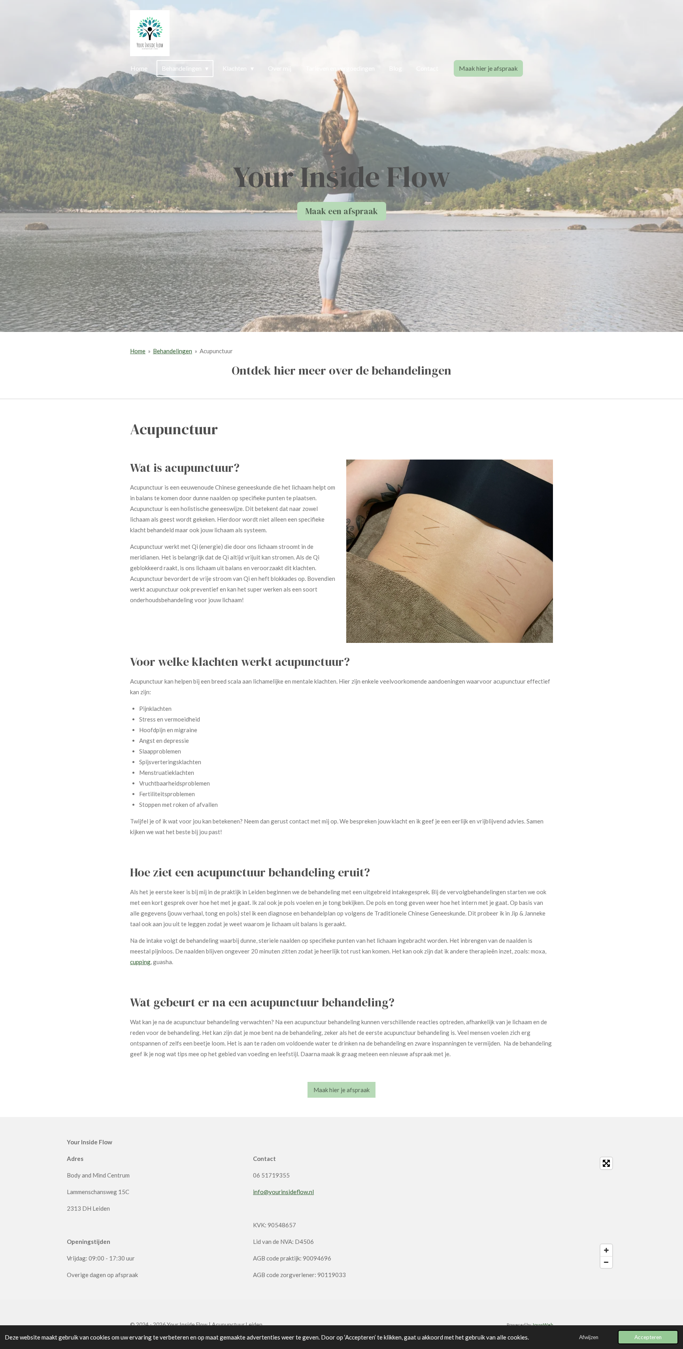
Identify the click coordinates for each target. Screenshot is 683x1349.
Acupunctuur (216, 350)
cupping (140, 961)
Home (137, 350)
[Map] (528, 1212)
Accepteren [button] (648, 1337)
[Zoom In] (606, 1250)
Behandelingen (172, 350)
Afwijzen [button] (588, 1337)
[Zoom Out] (606, 1262)
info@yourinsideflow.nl (283, 1191)
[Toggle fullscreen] (606, 1163)
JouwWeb (542, 1324)
